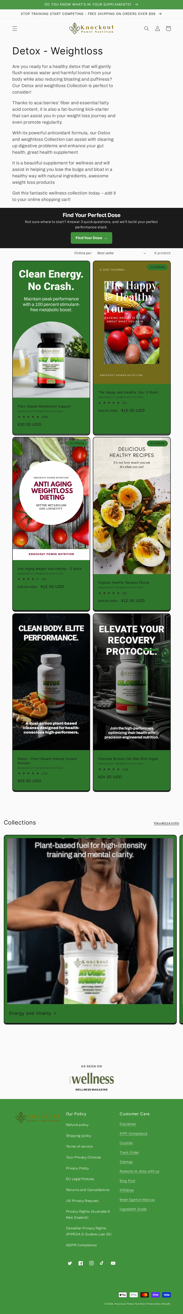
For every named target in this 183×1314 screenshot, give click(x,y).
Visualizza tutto (166, 823)
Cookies (126, 1143)
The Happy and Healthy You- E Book (128, 392)
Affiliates (127, 1190)
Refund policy (77, 1125)
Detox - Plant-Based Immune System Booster (47, 761)
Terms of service (79, 1146)
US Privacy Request (82, 1201)
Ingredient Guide (133, 1209)
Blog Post (127, 1181)
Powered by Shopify (158, 1303)
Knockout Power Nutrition (130, 1303)
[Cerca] (146, 28)
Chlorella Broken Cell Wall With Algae (128, 759)
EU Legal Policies (80, 1179)
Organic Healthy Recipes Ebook (124, 582)
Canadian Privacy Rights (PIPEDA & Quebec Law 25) (89, 1231)
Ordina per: (83, 253)
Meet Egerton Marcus (137, 1199)
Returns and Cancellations (88, 1190)
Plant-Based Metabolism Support (44, 406)
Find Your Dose (92, 238)
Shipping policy (79, 1136)
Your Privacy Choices (83, 1157)
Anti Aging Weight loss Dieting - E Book (50, 569)
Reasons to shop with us (139, 1171)
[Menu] (14, 28)
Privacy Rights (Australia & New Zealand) (88, 1214)
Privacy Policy (77, 1168)
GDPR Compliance (81, 1245)
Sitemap (126, 1162)
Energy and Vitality (30, 1013)
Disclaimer (128, 1124)
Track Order (129, 1152)
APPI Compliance (133, 1133)
